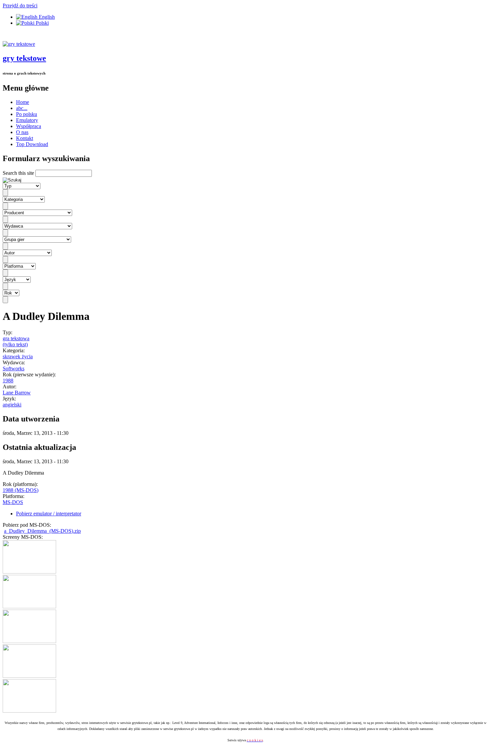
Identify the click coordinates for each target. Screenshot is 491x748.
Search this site (19, 173)
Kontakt (24, 138)
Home (22, 102)
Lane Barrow (17, 392)
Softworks (13, 368)
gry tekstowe (24, 58)
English (46, 17)
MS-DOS (13, 502)
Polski (41, 23)
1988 (8, 380)
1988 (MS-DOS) (20, 490)
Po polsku (26, 114)
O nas (22, 132)
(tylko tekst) (15, 344)
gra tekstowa (16, 338)
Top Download (32, 144)
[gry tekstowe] (19, 44)
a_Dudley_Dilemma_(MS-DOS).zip (42, 531)
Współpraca (28, 126)
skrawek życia (18, 356)
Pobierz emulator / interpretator (48, 513)
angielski (12, 404)
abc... (21, 108)
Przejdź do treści (20, 5)
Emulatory (27, 120)
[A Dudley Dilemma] (29, 572)
